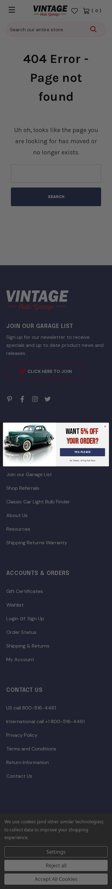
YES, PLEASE (82, 452)
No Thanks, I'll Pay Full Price (82, 461)
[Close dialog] (105, 426)
